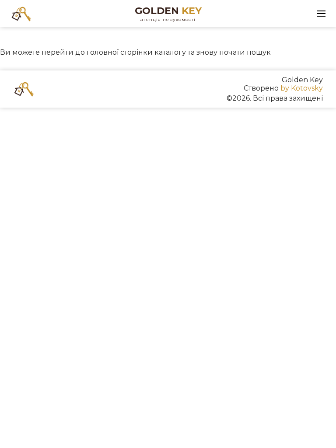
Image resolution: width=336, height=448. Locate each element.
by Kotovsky (301, 88)
